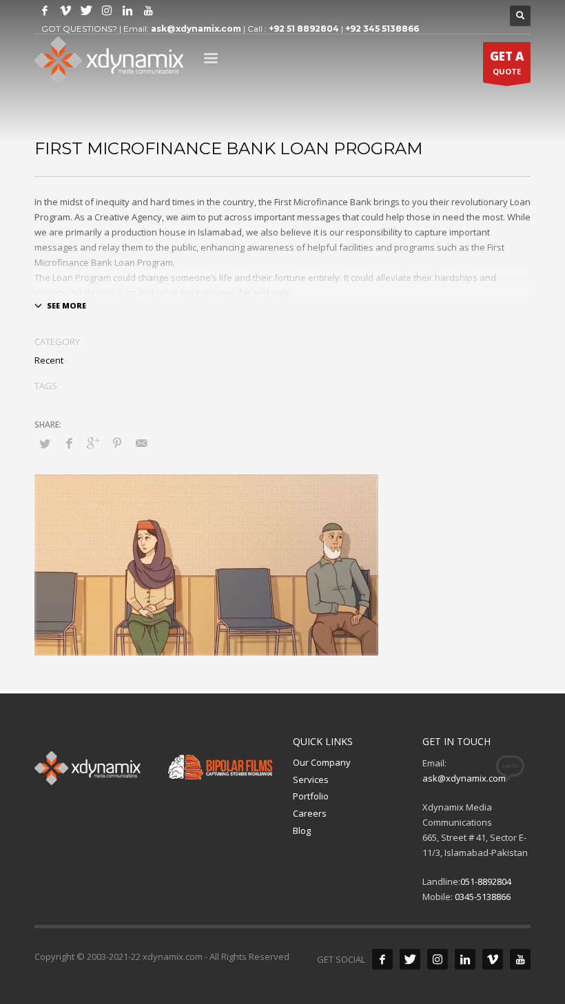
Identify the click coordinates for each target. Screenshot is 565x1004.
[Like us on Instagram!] (106, 10)
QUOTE (507, 62)
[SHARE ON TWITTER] (44, 443)
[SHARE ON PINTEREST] (117, 442)
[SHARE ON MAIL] (141, 442)
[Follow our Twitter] (410, 959)
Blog (302, 830)
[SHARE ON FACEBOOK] (69, 442)
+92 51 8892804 (304, 28)
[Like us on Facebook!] (382, 959)
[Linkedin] (127, 10)
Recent (48, 360)
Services (311, 779)
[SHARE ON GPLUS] (93, 442)
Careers (310, 813)
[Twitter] (86, 10)
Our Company (322, 762)
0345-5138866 (483, 896)
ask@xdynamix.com (196, 28)
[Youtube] (148, 10)
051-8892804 (485, 881)
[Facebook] (44, 10)
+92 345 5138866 (382, 28)
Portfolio (311, 796)
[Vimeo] (65, 10)
